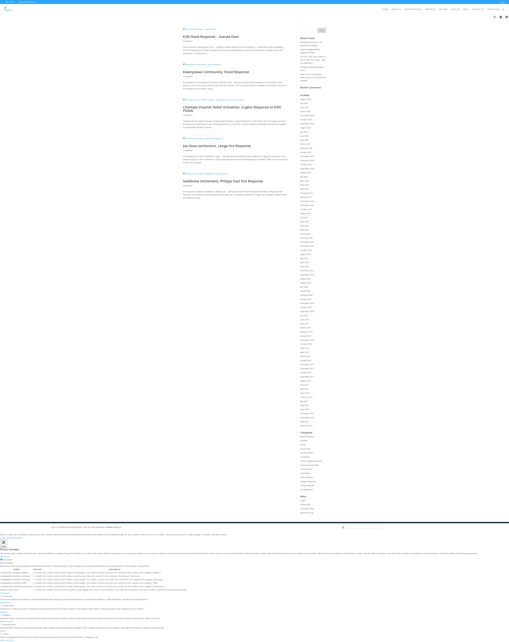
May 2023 (304, 225)
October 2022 (306, 250)
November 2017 (307, 368)
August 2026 (305, 99)
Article (303, 444)
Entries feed (305, 504)
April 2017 (304, 389)
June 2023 (304, 221)
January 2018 (305, 360)
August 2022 (305, 254)
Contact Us (478, 9)
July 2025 (304, 132)
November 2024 (307, 160)
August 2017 (305, 381)
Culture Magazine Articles (311, 461)
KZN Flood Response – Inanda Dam (211, 36)
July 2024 (304, 176)
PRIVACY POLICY (113, 527)
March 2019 (305, 327)
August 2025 (305, 127)
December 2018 (307, 340)
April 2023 (304, 229)
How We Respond (413, 9)
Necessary (7, 559)
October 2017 (306, 372)
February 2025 (306, 148)
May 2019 (304, 323)
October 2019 (306, 307)
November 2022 (307, 246)
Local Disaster (306, 469)
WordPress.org (306, 512)
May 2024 (304, 185)
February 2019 (306, 332)
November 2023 (307, 205)
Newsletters (305, 473)
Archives (443, 9)
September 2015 (307, 417)
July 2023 (304, 217)
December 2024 (307, 156)
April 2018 (304, 352)
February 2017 (306, 397)
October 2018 (306, 344)
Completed (187, 41)
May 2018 (304, 348)
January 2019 (305, 336)
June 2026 (304, 107)
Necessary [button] (4, 556)
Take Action (493, 9)
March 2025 (305, 144)
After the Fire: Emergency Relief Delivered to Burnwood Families (313, 77)
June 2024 (304, 181)
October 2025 (306, 119)
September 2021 (307, 274)
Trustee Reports (307, 485)
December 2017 (307, 364)
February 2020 (306, 295)
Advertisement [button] (6, 621)
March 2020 (305, 291)
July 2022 (304, 258)
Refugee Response (308, 481)
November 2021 (307, 270)
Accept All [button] (18, 538)
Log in (303, 500)
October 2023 (306, 209)
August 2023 (305, 213)
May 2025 (304, 140)
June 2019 (304, 319)
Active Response (307, 436)
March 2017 (305, 393)
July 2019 (304, 315)
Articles (455, 9)
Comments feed (307, 508)
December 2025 (307, 115)
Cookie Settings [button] (6, 538)
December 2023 (307, 201)
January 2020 (305, 299)
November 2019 (307, 303)
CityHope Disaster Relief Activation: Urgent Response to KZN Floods (232, 109)
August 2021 (305, 279)
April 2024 (304, 189)
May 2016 (304, 405)
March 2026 (305, 111)
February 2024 (306, 193)
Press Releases (306, 477)
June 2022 (304, 262)
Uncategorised (306, 489)
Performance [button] (5, 602)
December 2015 (307, 413)
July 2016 (304, 401)
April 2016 (304, 409)
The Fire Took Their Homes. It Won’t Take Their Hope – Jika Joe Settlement (313, 59)
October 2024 (306, 164)
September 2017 (307, 376)
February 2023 (306, 238)
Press (466, 9)
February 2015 (306, 425)
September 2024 (307, 168)
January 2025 (305, 152)
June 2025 (304, 136)
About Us (396, 9)
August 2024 (305, 172)
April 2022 (304, 266)
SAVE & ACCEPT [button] (7, 640)
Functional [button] (4, 593)
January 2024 (305, 197)
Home (385, 9)
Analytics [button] (4, 612)
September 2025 (307, 123)
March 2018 (305, 356)
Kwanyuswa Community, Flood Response (216, 71)
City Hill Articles (306, 453)
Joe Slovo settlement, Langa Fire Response (217, 145)
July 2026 (304, 103)
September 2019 (307, 311)
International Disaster (309, 465)
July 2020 (304, 287)
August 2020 (305, 283)
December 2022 (307, 242)
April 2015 (304, 421)
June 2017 (304, 385)
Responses (430, 9)
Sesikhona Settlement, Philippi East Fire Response (223, 181)
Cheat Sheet (305, 449)
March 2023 (305, 234)
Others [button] (3, 631)
